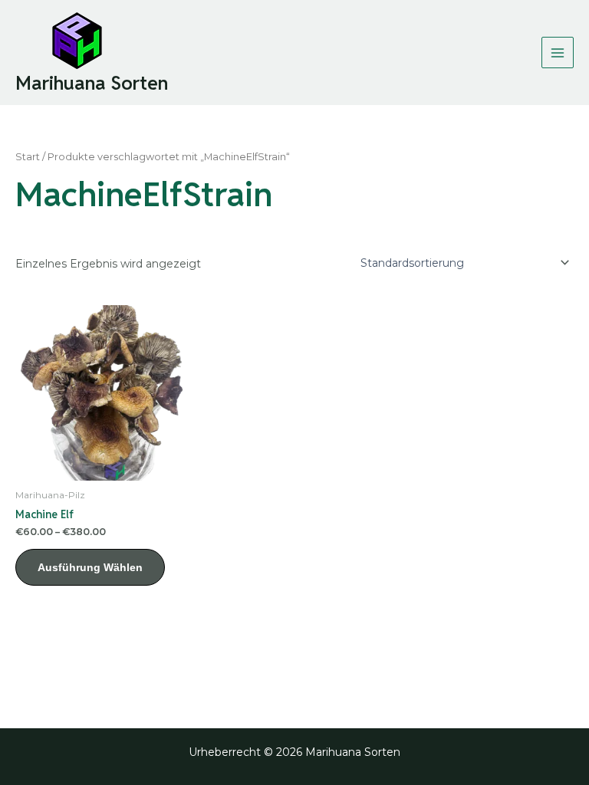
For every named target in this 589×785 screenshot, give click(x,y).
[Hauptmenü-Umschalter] (557, 53)
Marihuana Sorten (91, 83)
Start (27, 157)
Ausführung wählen (90, 567)
